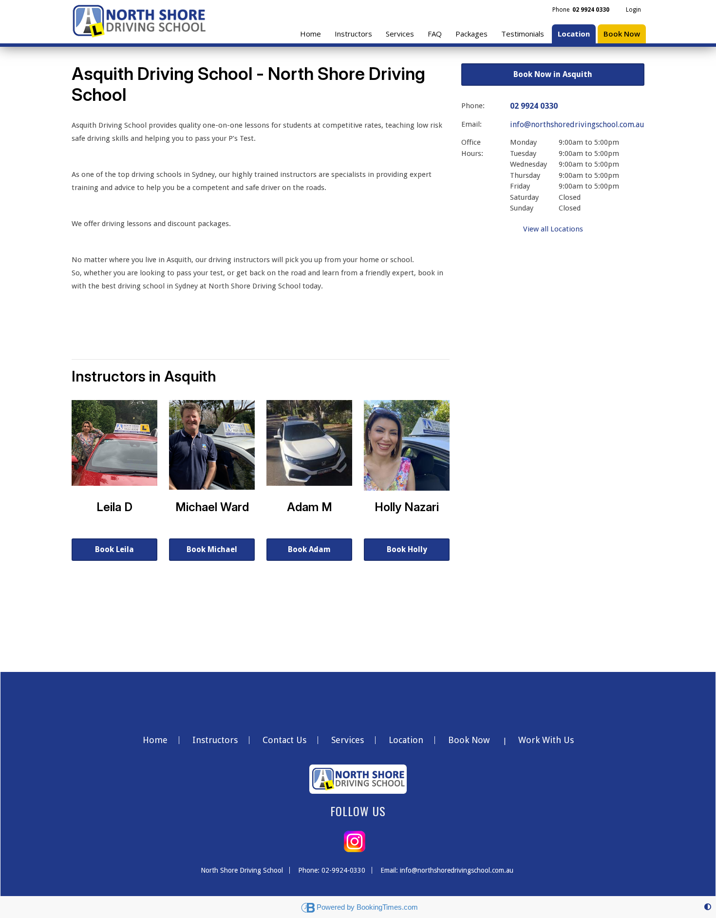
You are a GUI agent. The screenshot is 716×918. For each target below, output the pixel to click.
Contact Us (284, 740)
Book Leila (114, 549)
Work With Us (546, 740)
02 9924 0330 (534, 106)
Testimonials (522, 33)
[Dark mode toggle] (707, 907)
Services (400, 33)
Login (633, 9)
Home (310, 33)
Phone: (473, 105)
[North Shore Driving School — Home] (358, 782)
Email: (471, 124)
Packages (471, 33)
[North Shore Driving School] (139, 18)
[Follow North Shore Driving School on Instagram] (354, 841)
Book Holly (407, 549)
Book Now (621, 33)
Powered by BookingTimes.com (367, 907)
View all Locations (553, 229)
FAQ (435, 33)
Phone (580, 9)
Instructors (353, 33)
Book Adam (309, 549)
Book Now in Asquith (552, 74)
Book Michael (212, 549)
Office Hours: (472, 148)
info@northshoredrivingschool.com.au (577, 124)
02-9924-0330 (343, 870)
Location (574, 33)
